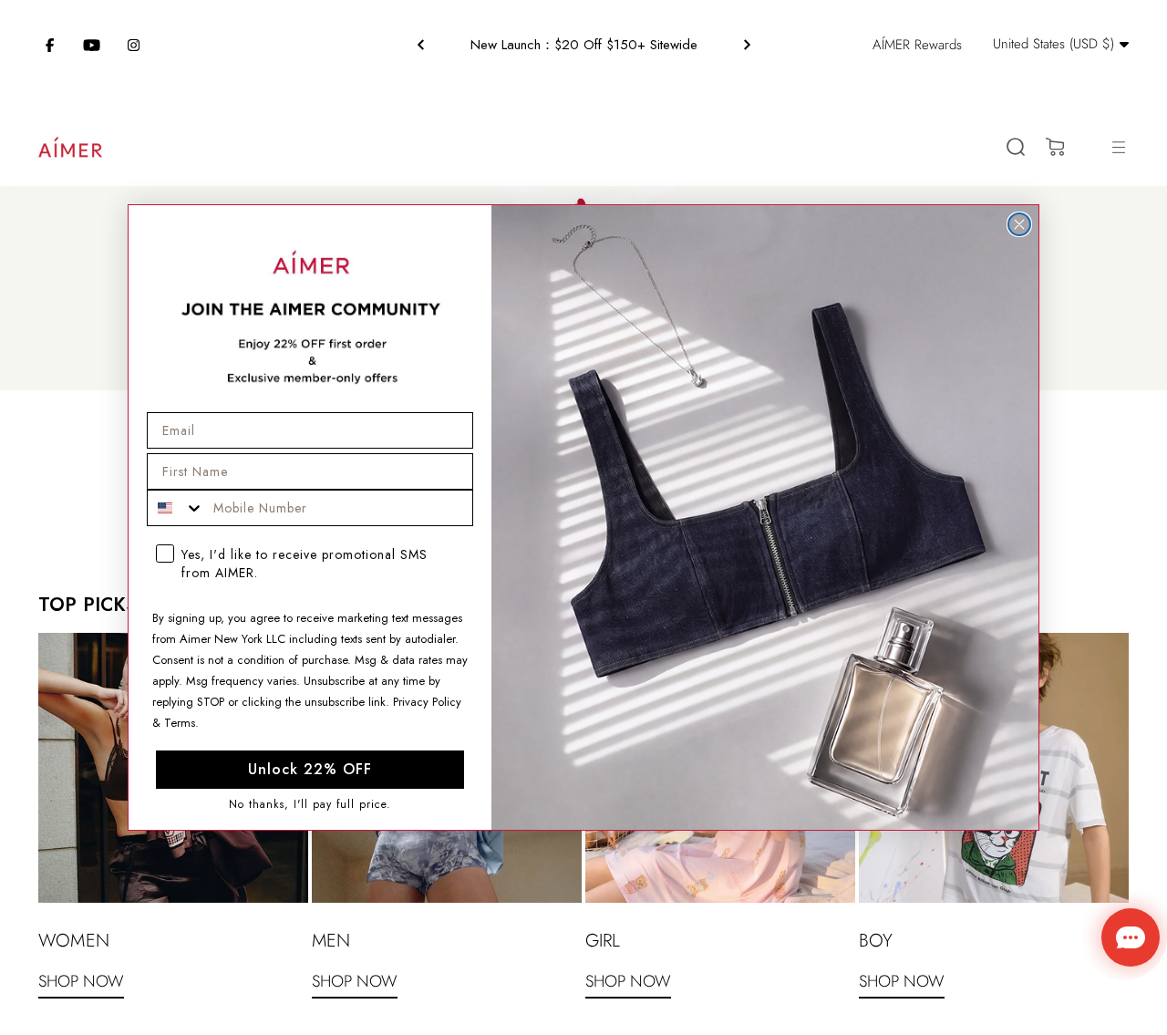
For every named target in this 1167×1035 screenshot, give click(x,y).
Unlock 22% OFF (310, 769)
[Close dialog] (1019, 224)
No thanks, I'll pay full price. (310, 805)
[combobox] (176, 508)
